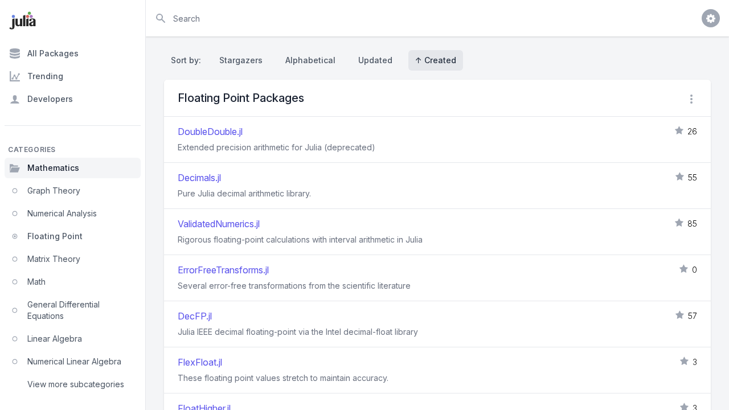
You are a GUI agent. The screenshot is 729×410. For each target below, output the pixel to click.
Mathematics (53, 168)
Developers (50, 99)
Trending (45, 76)
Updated (375, 60)
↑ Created (435, 60)
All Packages (53, 53)
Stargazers (241, 60)
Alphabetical (310, 60)
